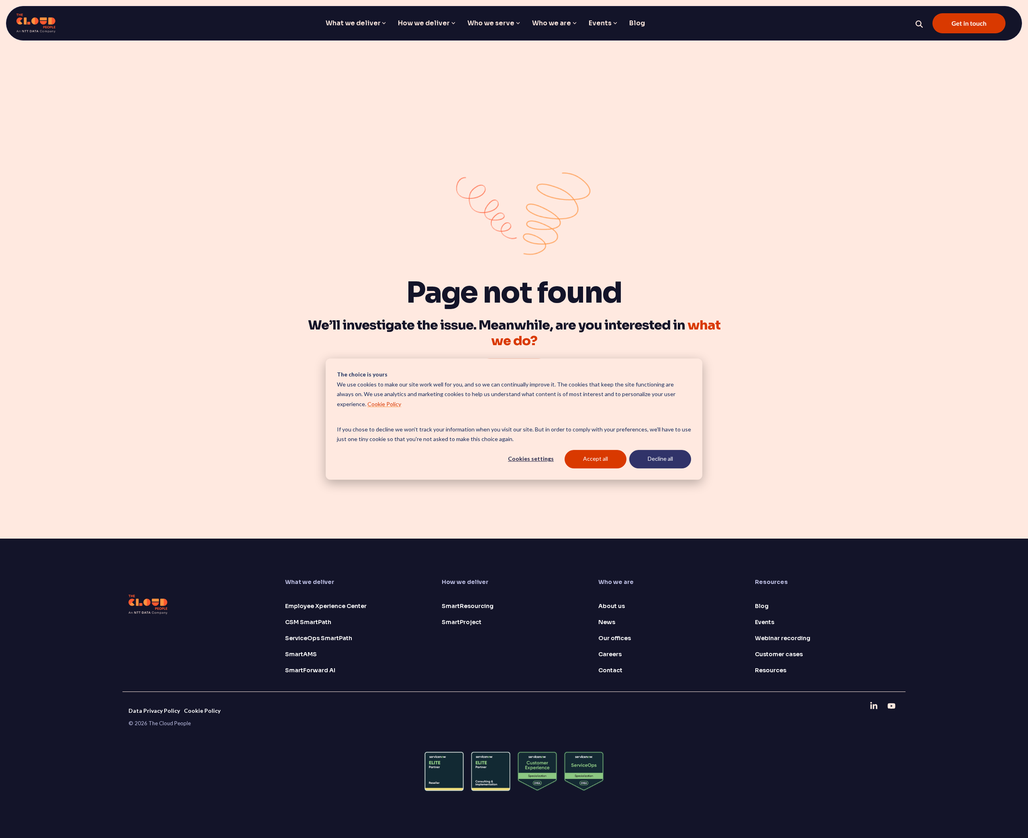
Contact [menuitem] (610, 670)
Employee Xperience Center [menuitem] (326, 606)
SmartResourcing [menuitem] (468, 606)
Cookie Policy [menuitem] (202, 710)
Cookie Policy (384, 404)
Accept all (595, 459)
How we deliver (424, 23)
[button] (874, 706)
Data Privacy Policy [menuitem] (154, 710)
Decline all (660, 459)
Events (600, 23)
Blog (637, 23)
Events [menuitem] (764, 622)
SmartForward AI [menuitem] (310, 670)
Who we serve (490, 23)
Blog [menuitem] (762, 606)
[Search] (919, 24)
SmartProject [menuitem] (461, 622)
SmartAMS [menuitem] (301, 654)
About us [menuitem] (611, 606)
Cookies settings (531, 459)
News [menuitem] (606, 622)
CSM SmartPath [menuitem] (308, 622)
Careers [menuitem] (610, 654)
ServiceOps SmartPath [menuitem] (318, 638)
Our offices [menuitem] (614, 638)
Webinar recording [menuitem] (782, 638)
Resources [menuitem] (770, 670)
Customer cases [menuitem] (779, 654)
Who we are (551, 23)
